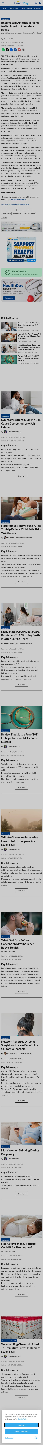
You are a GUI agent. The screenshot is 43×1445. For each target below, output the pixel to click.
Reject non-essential (21, 1431)
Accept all (21, 1425)
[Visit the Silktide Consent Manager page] (35, 1437)
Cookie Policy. (22, 1419)
